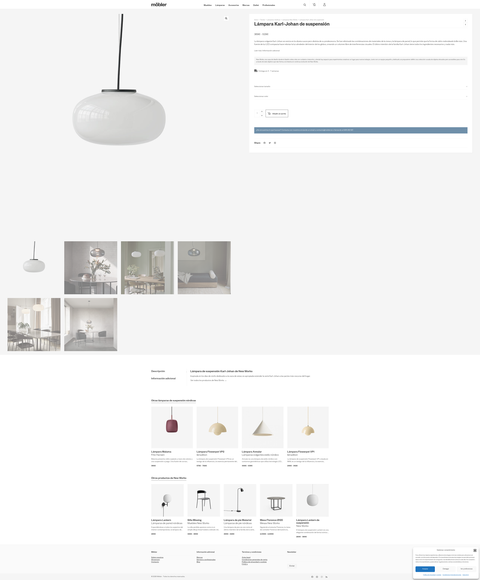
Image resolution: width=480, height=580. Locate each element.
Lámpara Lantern (161, 520)
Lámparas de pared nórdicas (166, 523)
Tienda (262, 20)
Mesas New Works (270, 523)
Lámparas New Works (289, 20)
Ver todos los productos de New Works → (208, 381)
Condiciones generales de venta (451, 575)
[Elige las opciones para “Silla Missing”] (193, 511)
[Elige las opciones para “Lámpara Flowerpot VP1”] (293, 442)
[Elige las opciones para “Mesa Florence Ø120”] (266, 511)
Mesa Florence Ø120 (271, 520)
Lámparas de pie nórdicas (238, 523)
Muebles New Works (198, 523)
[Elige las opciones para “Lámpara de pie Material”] (229, 511)
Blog (198, 562)
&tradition (202, 455)
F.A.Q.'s (245, 564)
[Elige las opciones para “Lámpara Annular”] (248, 442)
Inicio (256, 20)
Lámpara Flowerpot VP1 (300, 452)
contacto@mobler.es (324, 130)
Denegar (446, 569)
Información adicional (271, 51)
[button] (475, 550)
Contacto (155, 562)
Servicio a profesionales (206, 560)
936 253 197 (348, 130)
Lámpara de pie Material (237, 520)
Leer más (258, 51)
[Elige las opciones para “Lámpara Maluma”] (157, 442)
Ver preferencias (466, 569)
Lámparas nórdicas (273, 20)
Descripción (158, 371)
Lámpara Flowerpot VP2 (210, 452)
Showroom (155, 560)
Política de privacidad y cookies (432, 575)
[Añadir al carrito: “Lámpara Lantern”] (157, 511)
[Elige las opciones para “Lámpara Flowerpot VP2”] (202, 442)
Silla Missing (195, 520)
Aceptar (425, 569)
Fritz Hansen (158, 455)
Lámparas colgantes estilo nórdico (260, 455)
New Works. (314, 62)
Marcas (200, 558)
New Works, (260, 60)
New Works (302, 526)
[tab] (169, 372)
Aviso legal (465, 575)
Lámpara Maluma (161, 452)
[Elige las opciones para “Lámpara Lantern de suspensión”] (302, 511)
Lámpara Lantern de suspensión (307, 522)
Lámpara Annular (252, 452)
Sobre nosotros (157, 558)
